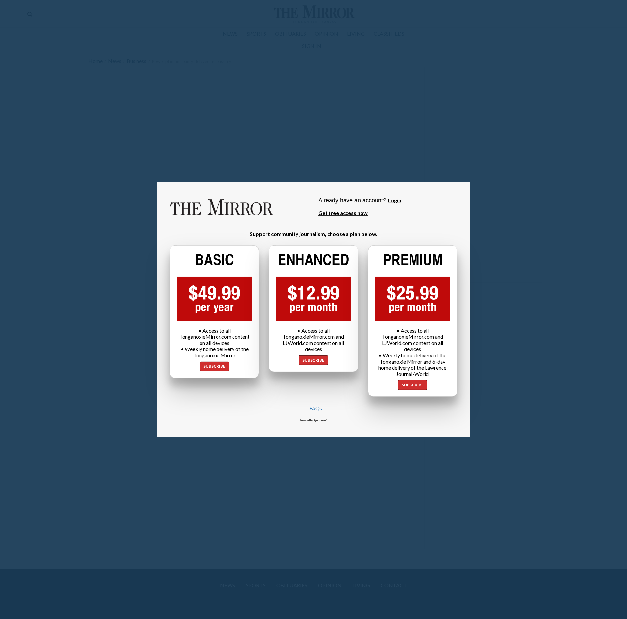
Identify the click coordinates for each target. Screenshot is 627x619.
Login (394, 200)
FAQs (315, 408)
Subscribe (214, 366)
